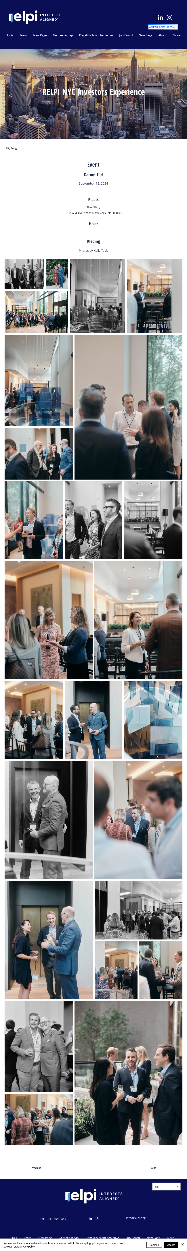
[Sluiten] (182, 1244)
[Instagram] (169, 17)
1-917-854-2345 (55, 1219)
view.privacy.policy (24, 1246)
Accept (171, 1245)
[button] (96, 35)
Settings (154, 1245)
